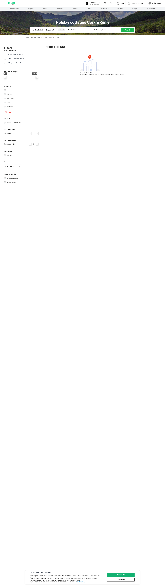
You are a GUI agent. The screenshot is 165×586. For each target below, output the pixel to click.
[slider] (5, 77)
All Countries (151, 8)
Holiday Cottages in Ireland (39, 37)
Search (127, 30)
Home (27, 37)
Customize (121, 579)
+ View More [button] (8, 112)
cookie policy (81, 581)
